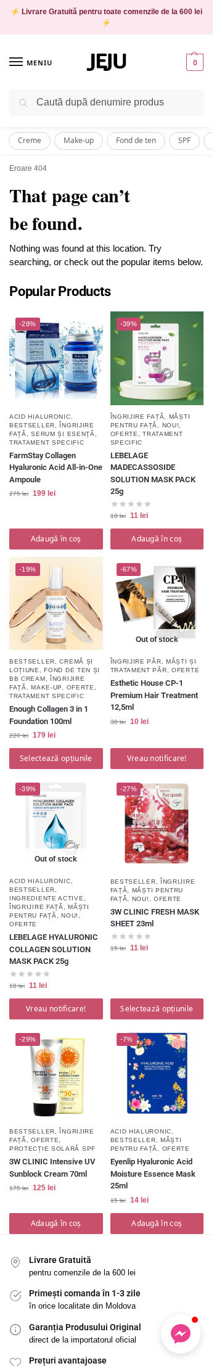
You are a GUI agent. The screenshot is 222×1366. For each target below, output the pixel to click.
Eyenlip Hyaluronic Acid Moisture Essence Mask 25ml (152, 1173)
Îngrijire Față (137, 416)
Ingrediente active (46, 898)
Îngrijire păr (136, 661)
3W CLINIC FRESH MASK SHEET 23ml (154, 918)
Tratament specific (46, 442)
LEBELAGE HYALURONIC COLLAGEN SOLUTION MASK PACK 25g (53, 949)
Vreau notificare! (157, 758)
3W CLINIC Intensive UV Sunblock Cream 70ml (52, 1168)
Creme (29, 140)
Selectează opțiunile (56, 758)
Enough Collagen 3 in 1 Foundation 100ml (48, 715)
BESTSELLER (32, 425)
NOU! (170, 425)
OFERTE (124, 433)
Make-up (79, 140)
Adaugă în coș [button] (56, 538)
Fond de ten (136, 140)
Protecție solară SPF (52, 1148)
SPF (184, 140)
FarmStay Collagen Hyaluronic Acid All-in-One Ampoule (55, 467)
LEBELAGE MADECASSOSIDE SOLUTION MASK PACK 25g (152, 473)
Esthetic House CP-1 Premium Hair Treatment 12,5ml (154, 695)
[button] (193, 62)
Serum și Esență (63, 433)
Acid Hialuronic (40, 416)
